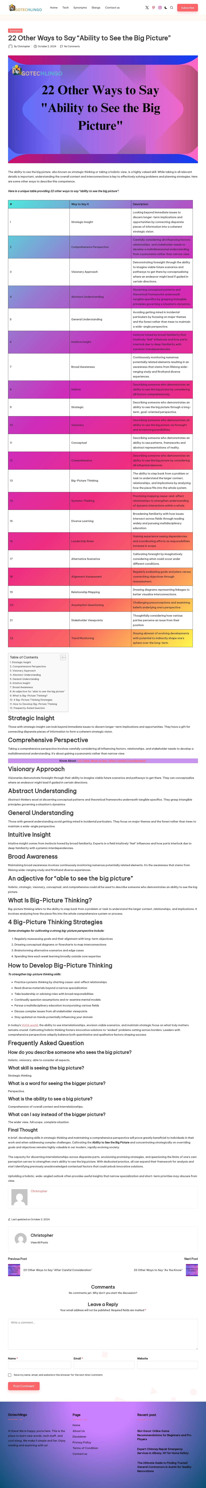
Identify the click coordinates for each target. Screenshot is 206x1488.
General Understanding (26, 679)
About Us (79, 1431)
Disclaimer (79, 1436)
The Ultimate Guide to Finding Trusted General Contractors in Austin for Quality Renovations (164, 1467)
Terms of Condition (85, 1448)
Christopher (42, 1235)
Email (78, 1358)
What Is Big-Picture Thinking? (30, 695)
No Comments (72, 46)
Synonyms (15, 30)
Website (142, 1358)
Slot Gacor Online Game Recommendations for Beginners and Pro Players (164, 1435)
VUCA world (30, 1025)
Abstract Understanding (27, 674)
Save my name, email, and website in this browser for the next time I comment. (58, 1374)
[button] (187, 7)
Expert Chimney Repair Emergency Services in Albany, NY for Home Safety (163, 1451)
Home (76, 1425)
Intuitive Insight (21, 683)
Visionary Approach (24, 670)
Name (13, 1358)
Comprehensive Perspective (29, 666)
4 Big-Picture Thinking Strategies (33, 699)
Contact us (80, 1454)
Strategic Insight (21, 662)
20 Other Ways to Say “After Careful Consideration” (112, 761)
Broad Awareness (23, 687)
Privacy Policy (82, 1442)
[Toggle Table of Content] (61, 657)
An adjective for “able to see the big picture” (38, 691)
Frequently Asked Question (29, 708)
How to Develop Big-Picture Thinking (35, 703)
